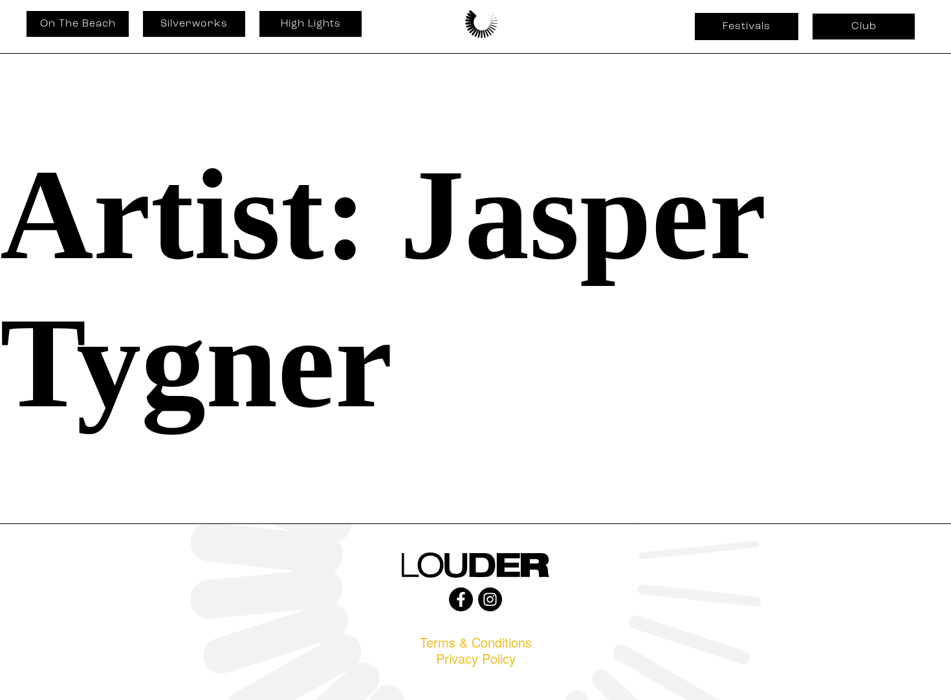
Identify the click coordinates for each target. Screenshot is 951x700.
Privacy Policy (476, 658)
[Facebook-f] (461, 599)
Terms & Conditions (476, 642)
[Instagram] (490, 599)
